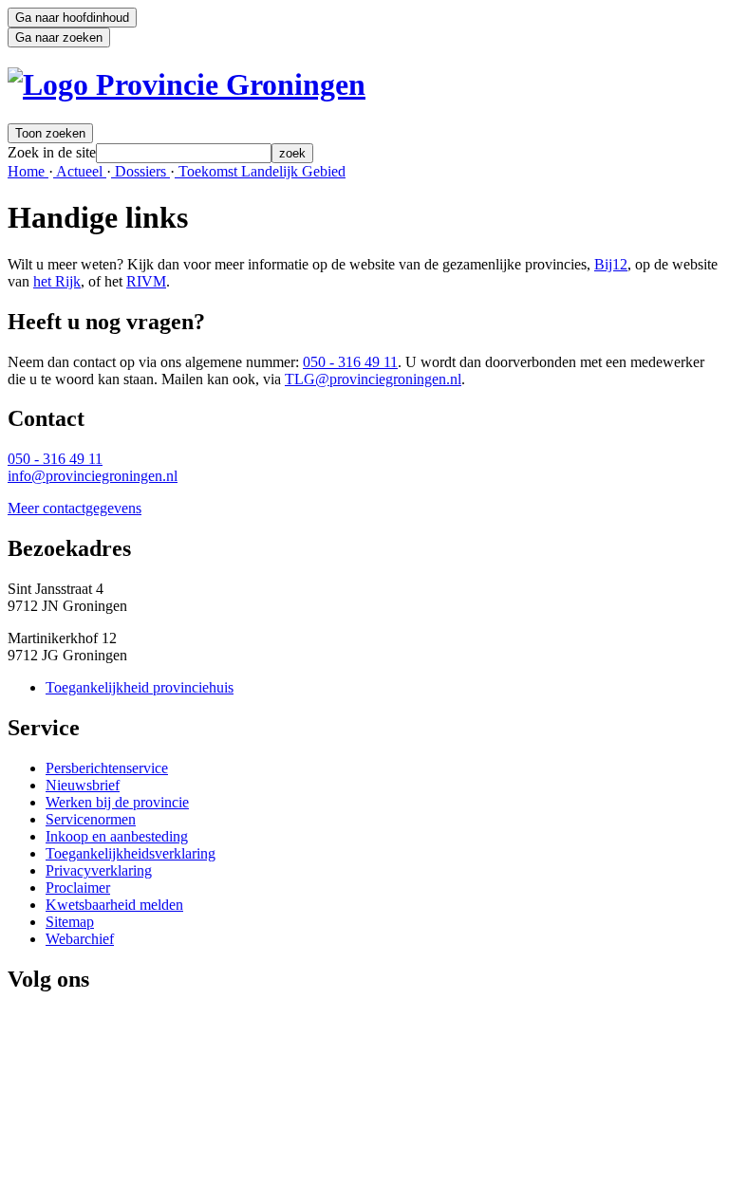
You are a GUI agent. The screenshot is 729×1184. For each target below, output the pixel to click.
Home (28, 171)
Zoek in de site (52, 152)
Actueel (79, 171)
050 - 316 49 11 (350, 362)
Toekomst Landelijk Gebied (260, 171)
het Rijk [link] (57, 281)
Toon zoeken (50, 133)
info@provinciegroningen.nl (93, 476)
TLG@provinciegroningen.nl (373, 379)
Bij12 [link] (610, 264)
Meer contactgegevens (74, 508)
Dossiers (140, 171)
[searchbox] (183, 153)
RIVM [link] (146, 281)
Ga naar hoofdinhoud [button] (72, 17)
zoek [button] (292, 153)
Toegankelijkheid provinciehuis (140, 687)
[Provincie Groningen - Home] (186, 84)
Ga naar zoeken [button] (59, 37)
